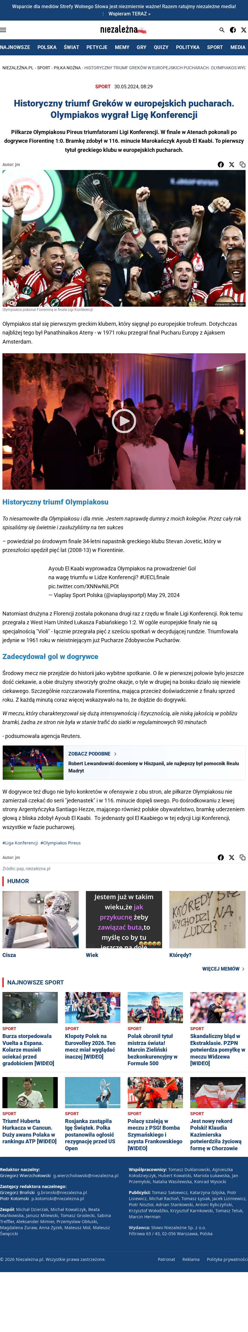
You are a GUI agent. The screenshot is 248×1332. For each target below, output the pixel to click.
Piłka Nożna (67, 67)
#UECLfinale (155, 577)
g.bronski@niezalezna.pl (62, 1192)
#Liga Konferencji (20, 843)
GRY (141, 47)
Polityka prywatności (227, 1259)
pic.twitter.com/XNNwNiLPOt (83, 586)
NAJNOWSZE (15, 47)
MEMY (122, 47)
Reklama (191, 1259)
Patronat (166, 1259)
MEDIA (238, 47)
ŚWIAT (71, 47)
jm (17, 164)
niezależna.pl (18, 67)
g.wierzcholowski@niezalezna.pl (86, 1175)
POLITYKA (188, 47)
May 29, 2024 (163, 595)
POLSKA (47, 47)
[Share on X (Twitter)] (232, 165)
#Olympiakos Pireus (61, 843)
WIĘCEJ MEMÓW (221, 969)
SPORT (215, 47)
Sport (43, 67)
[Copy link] (243, 165)
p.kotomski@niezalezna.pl (57, 1198)
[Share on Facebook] (221, 165)
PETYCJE (97, 47)
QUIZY (161, 47)
